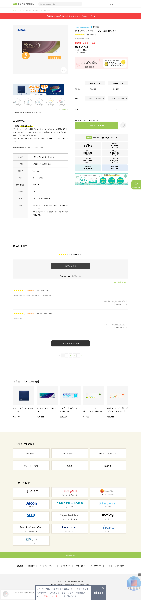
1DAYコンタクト (31, 453)
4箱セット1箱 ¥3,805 (88, 153)
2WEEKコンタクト (69, 453)
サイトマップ (65, 566)
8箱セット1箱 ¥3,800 (114, 153)
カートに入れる (96, 125)
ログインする (70, 266)
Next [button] (70, 46)
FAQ (108, 566)
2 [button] (43, 67)
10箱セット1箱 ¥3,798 (88, 160)
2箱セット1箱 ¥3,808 (115, 145)
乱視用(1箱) (88, 168)
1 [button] (38, 67)
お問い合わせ (80, 566)
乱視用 (69, 465)
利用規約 (31, 566)
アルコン (21, 10)
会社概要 (20, 566)
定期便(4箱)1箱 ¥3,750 (105, 137)
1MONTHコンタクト (107, 453)
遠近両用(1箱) (115, 168)
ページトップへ (70, 555)
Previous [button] (11, 46)
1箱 (88, 145)
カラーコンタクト (31, 465)
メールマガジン (96, 566)
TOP (14, 10)
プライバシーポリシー (48, 566)
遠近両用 (107, 465)
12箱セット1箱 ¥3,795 (114, 160)
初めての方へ (119, 566)
